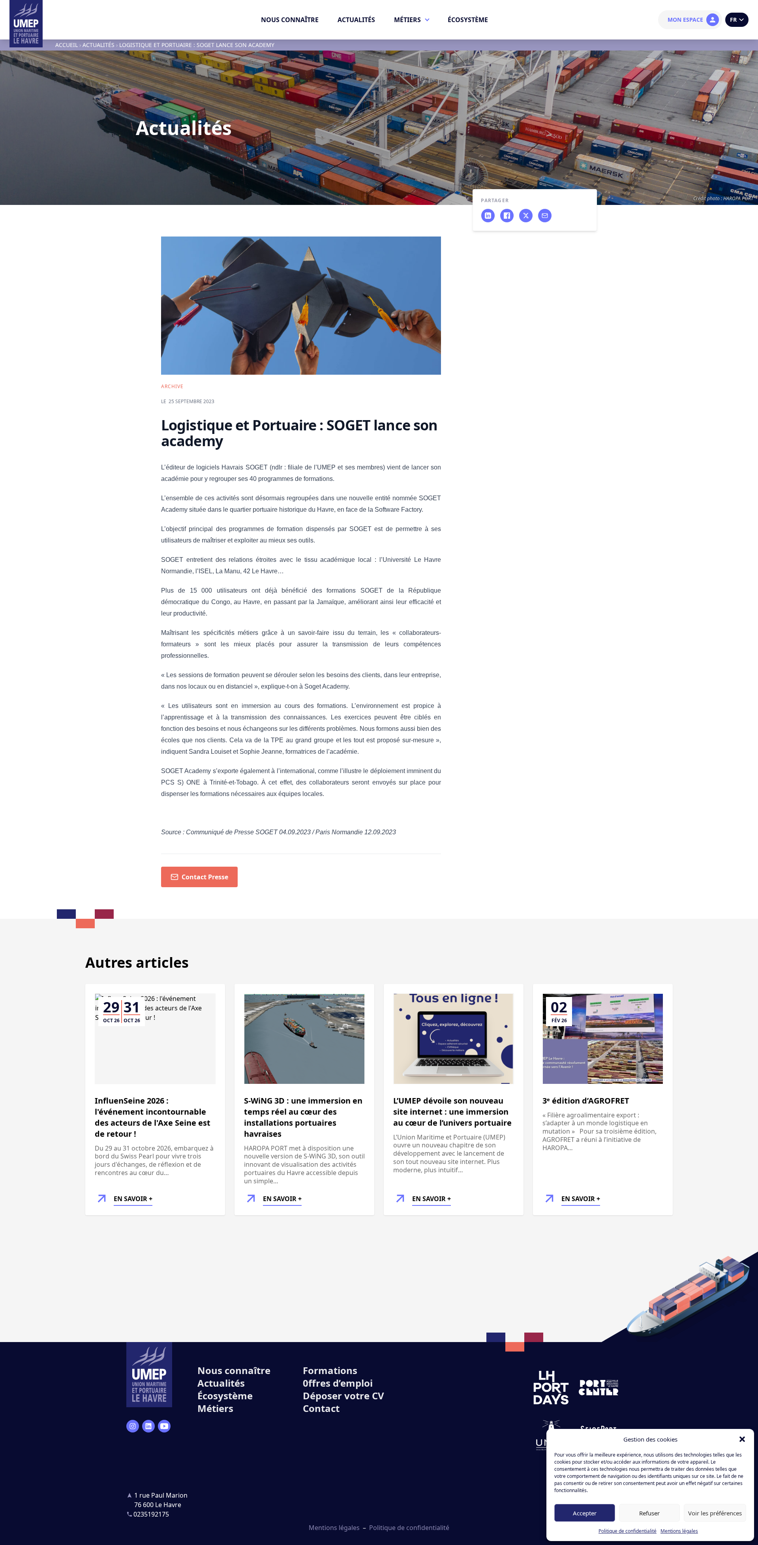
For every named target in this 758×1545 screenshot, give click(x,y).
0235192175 (151, 1514)
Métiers (407, 19)
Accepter (585, 1513)
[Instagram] (132, 1426)
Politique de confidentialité (628, 1531)
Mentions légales (679, 1531)
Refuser (649, 1513)
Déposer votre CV (343, 1395)
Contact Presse (205, 877)
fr (733, 19)
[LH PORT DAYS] (551, 1388)
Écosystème (468, 19)
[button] (742, 1439)
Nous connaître (290, 19)
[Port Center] (598, 1388)
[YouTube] (164, 1426)
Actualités (356, 19)
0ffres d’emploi (338, 1382)
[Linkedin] (148, 1426)
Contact (321, 1408)
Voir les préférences (715, 1513)
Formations (330, 1370)
